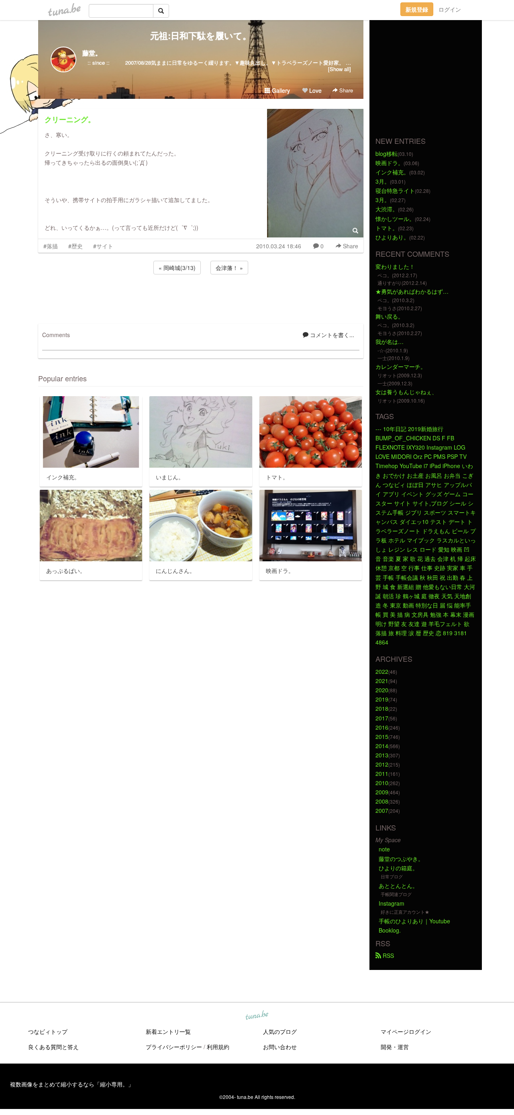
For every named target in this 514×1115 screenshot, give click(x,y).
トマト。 (386, 228)
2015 (381, 736)
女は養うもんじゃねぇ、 (406, 392)
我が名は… (389, 342)
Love (315, 90)
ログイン (450, 9)
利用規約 (218, 1047)
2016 (381, 727)
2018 (381, 708)
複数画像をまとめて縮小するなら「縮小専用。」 (72, 1084)
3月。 (382, 181)
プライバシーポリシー (174, 1047)
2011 (381, 773)
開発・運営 (395, 1047)
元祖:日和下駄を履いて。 (200, 35)
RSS (387, 955)
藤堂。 (92, 52)
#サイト (103, 246)
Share (345, 90)
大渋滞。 (386, 209)
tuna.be (256, 1015)
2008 (381, 801)
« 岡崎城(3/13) (177, 268)
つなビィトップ (47, 1031)
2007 (381, 810)
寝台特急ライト (395, 190)
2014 (381, 746)
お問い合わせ (280, 1047)
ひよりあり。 (392, 237)
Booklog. (390, 930)
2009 (381, 792)
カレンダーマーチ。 (400, 366)
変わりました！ (395, 266)
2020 (381, 690)
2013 (381, 755)
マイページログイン (406, 1031)
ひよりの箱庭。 (398, 868)
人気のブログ (280, 1031)
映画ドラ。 (389, 163)
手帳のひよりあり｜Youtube (414, 921)
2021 (381, 681)
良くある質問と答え (53, 1047)
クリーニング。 (70, 119)
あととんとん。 (398, 886)
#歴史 (75, 246)
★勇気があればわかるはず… (412, 291)
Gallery (280, 90)
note (384, 849)
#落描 (50, 246)
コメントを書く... (331, 335)
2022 (381, 671)
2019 (381, 699)
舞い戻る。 (389, 316)
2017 (381, 718)
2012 (381, 764)
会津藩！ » (229, 268)
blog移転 (386, 153)
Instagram (391, 903)
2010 (381, 783)
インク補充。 (392, 172)
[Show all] (339, 69)
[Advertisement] (200, 298)
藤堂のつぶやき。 (401, 859)
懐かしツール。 (395, 219)
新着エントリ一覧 (168, 1031)
